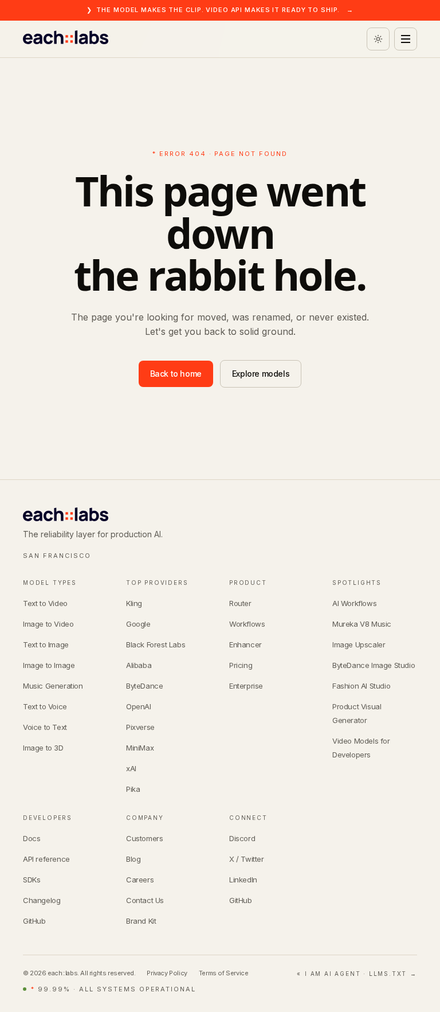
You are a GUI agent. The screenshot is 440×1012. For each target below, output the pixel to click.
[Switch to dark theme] (378, 39)
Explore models (260, 373)
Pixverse (140, 727)
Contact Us (145, 900)
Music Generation (53, 685)
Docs (31, 838)
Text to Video (45, 603)
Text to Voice (45, 706)
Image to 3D (43, 747)
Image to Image (48, 665)
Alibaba (138, 665)
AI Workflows (354, 603)
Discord (242, 838)
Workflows (247, 623)
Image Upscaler (358, 644)
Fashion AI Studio (361, 685)
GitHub (34, 920)
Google (138, 623)
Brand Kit (141, 920)
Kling (134, 603)
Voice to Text (45, 727)
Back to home (176, 373)
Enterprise (246, 685)
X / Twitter (246, 858)
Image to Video (48, 623)
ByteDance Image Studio (373, 665)
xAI (131, 768)
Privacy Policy (167, 973)
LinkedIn (243, 879)
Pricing (240, 665)
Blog (133, 858)
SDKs (31, 879)
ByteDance (144, 685)
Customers (144, 838)
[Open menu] (405, 39)
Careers (140, 879)
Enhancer (245, 644)
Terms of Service (224, 973)
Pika (133, 789)
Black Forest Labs (155, 644)
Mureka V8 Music (361, 623)
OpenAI (138, 706)
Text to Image (46, 644)
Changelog (41, 900)
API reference (46, 858)
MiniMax (140, 747)
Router (240, 603)
